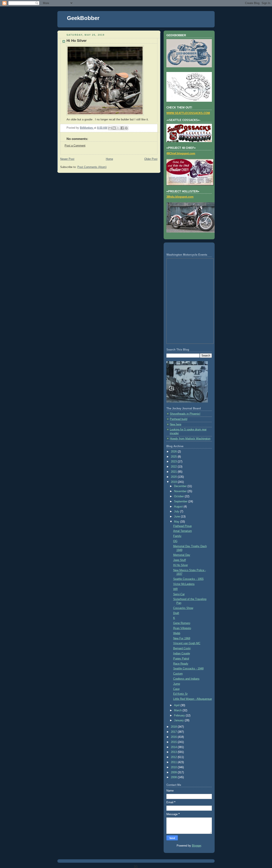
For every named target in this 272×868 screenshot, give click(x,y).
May (177, 521)
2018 (174, 726)
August (179, 506)
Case (176, 689)
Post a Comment (75, 145)
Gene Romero (181, 623)
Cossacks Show (183, 608)
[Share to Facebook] (122, 128)
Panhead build (178, 419)
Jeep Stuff (179, 560)
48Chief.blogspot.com (180, 153)
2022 (174, 466)
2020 (174, 476)
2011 (174, 762)
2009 (174, 772)
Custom (178, 673)
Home (109, 159)
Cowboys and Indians (186, 678)
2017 (174, 731)
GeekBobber (83, 18)
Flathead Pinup (182, 526)
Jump (176, 683)
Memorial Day (181, 555)
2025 (174, 456)
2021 (174, 471)
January (179, 720)
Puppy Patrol (181, 658)
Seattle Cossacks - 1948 (188, 668)
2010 (174, 767)
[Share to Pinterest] (126, 128)
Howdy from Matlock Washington (190, 438)
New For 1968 (181, 638)
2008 (174, 777)
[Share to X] (118, 128)
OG (175, 541)
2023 (174, 461)
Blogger (196, 845)
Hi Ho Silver (180, 565)
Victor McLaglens (184, 584)
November (180, 491)
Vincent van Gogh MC (186, 643)
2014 (174, 747)
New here (175, 424)
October (179, 496)
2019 (174, 481)
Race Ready (180, 663)
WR (175, 589)
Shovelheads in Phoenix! (185, 413)
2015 (174, 742)
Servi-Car (179, 594)
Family (177, 536)
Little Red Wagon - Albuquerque (192, 699)
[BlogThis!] (114, 128)
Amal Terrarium (182, 531)
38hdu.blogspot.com (180, 196)
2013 (174, 752)
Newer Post (67, 159)
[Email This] (110, 128)
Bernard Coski (182, 648)
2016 (174, 737)
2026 (174, 451)
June (177, 516)
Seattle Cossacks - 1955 (188, 579)
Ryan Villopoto (182, 628)
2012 (174, 757)
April (177, 705)
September (181, 501)
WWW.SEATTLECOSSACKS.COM (188, 113)
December (180, 486)
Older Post (150, 159)
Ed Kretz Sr (180, 693)
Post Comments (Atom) (91, 167)
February (180, 715)
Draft (176, 613)
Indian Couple (181, 653)
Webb (176, 633)
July (177, 511)
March (178, 710)
